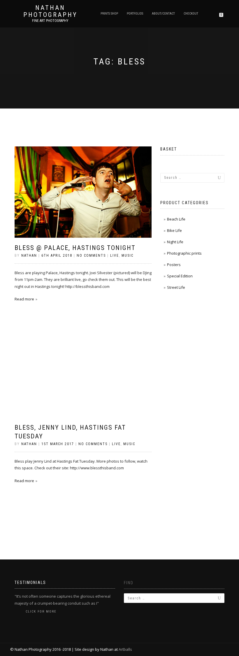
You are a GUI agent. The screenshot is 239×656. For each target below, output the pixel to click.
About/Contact (163, 13)
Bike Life (174, 230)
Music (127, 255)
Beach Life (176, 219)
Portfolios (135, 13)
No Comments (91, 255)
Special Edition (180, 276)
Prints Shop (109, 13)
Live (114, 255)
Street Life (176, 287)
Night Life (175, 241)
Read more (24, 299)
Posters (174, 264)
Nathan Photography (50, 11)
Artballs (125, 649)
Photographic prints (184, 253)
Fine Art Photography (50, 21)
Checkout (191, 13)
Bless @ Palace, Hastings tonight (75, 247)
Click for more (41, 611)
